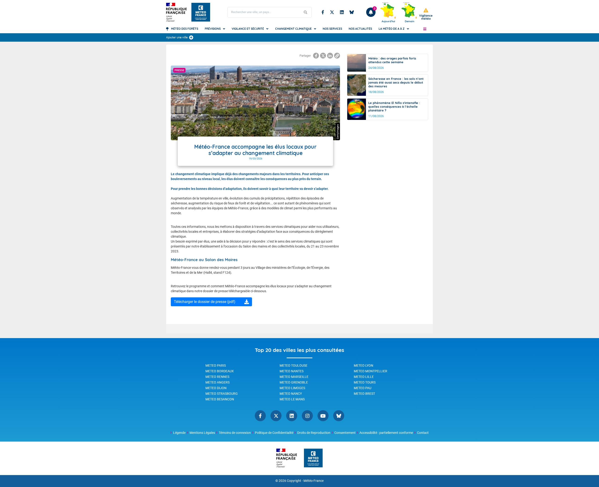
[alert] (426, 14)
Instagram (307, 415)
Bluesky (352, 12)
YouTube (323, 415)
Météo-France (313, 481)
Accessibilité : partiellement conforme (386, 432)
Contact (423, 432)
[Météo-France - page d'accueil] (313, 458)
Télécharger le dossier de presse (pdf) (204, 301)
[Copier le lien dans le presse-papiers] (337, 56)
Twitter (332, 12)
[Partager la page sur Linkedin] (330, 56)
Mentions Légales (202, 432)
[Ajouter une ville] (191, 37)
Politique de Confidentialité (274, 432)
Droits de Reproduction (313, 432)
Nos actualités (360, 28)
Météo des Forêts (184, 28)
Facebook (322, 12)
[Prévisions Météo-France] (200, 12)
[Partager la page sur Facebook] (316, 56)
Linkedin (342, 12)
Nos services (332, 28)
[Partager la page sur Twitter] (323, 56)
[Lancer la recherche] (306, 12)
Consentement (345, 432)
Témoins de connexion (235, 432)
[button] (425, 28)
